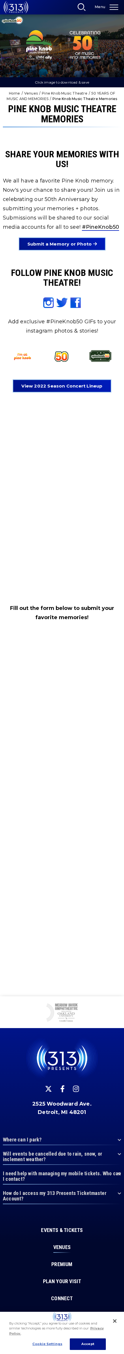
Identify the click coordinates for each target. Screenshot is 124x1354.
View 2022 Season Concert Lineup (61, 386)
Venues (31, 93)
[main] (62, 498)
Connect (62, 1298)
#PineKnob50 (100, 227)
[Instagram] (76, 1088)
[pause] (117, 1004)
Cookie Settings (47, 1344)
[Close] (114, 1321)
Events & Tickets (62, 1230)
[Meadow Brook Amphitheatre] (62, 1013)
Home (14, 93)
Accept (87, 1344)
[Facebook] (62, 1088)
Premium (61, 1264)
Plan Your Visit (62, 1281)
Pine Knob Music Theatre (64, 93)
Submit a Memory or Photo (60, 244)
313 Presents (16, 7)
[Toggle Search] (83, 8)
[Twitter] (48, 1088)
